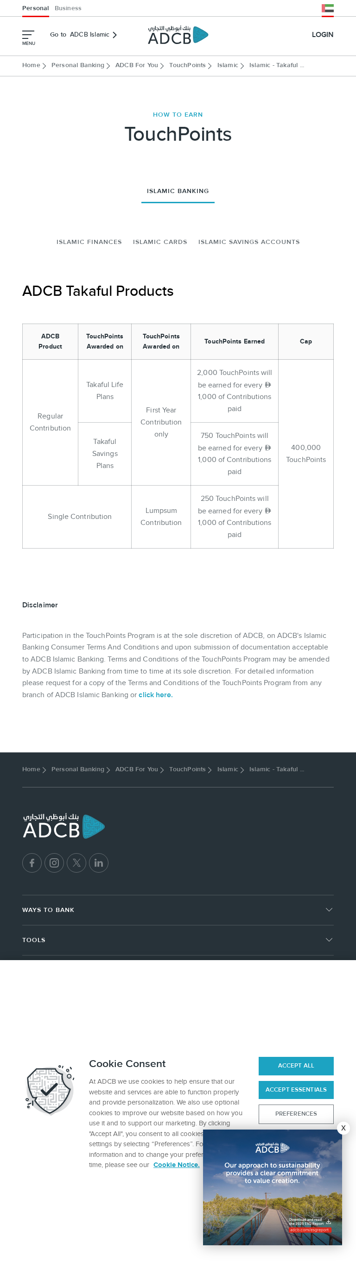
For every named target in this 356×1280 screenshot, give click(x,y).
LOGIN (323, 34)
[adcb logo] (178, 34)
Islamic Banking (178, 191)
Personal (35, 8)
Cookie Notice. (176, 1165)
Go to (79, 35)
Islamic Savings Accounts (249, 242)
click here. (156, 694)
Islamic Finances (89, 242)
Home (31, 65)
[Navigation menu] (28, 35)
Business (68, 8)
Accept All (296, 1065)
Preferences (296, 1114)
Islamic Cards (160, 242)
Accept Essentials (296, 1089)
